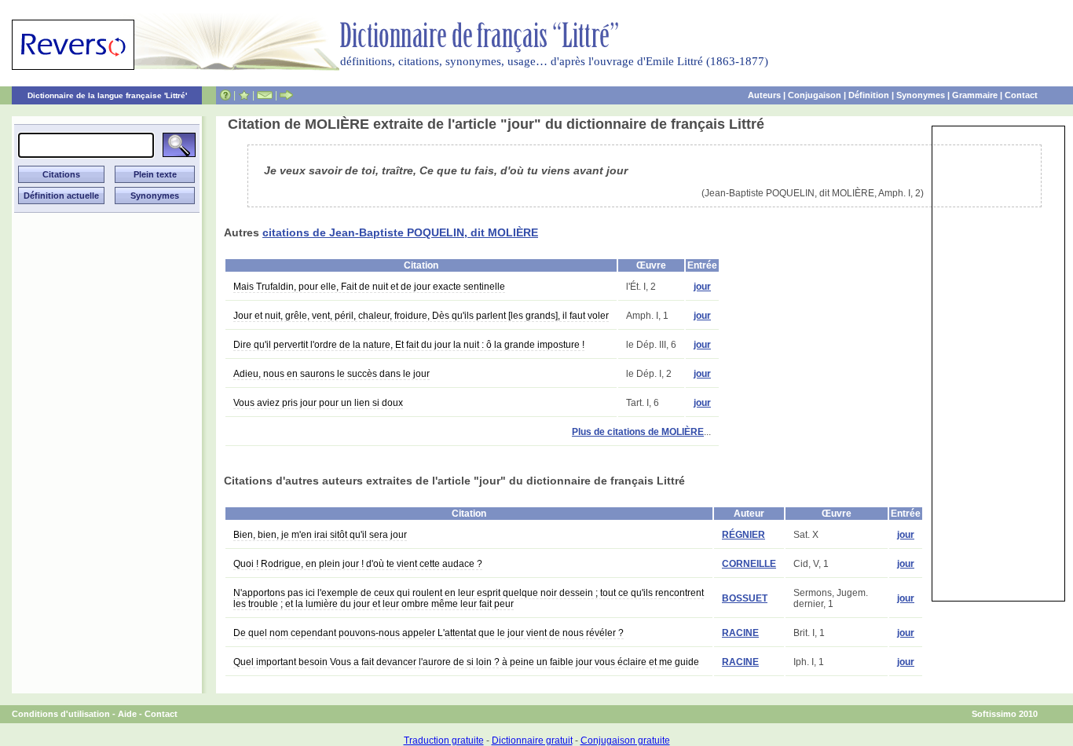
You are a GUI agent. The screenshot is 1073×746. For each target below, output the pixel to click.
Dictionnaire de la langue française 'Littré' (107, 95)
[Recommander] (286, 95)
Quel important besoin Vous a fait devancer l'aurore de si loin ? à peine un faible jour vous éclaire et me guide (466, 661)
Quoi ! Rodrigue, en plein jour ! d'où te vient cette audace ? (357, 563)
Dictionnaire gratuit (532, 740)
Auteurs (764, 95)
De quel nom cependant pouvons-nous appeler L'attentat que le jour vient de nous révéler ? (428, 632)
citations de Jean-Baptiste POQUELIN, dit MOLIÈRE (400, 232)
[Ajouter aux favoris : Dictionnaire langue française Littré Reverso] (244, 95)
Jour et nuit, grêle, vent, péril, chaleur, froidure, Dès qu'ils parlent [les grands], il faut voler (421, 315)
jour (702, 286)
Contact (1021, 95)
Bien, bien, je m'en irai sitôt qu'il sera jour (320, 534)
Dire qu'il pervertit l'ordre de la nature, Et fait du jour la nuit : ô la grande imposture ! (408, 344)
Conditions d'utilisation (61, 714)
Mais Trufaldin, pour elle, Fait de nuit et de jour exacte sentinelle (369, 286)
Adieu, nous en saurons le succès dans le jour (331, 373)
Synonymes (920, 95)
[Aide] (225, 95)
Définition (868, 95)
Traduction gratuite (444, 740)
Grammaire (975, 95)
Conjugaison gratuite (625, 740)
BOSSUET (744, 598)
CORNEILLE (749, 563)
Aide (127, 714)
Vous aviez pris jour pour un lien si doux (318, 402)
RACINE (740, 632)
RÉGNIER (743, 534)
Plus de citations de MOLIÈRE (638, 431)
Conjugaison (814, 95)
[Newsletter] (265, 95)
